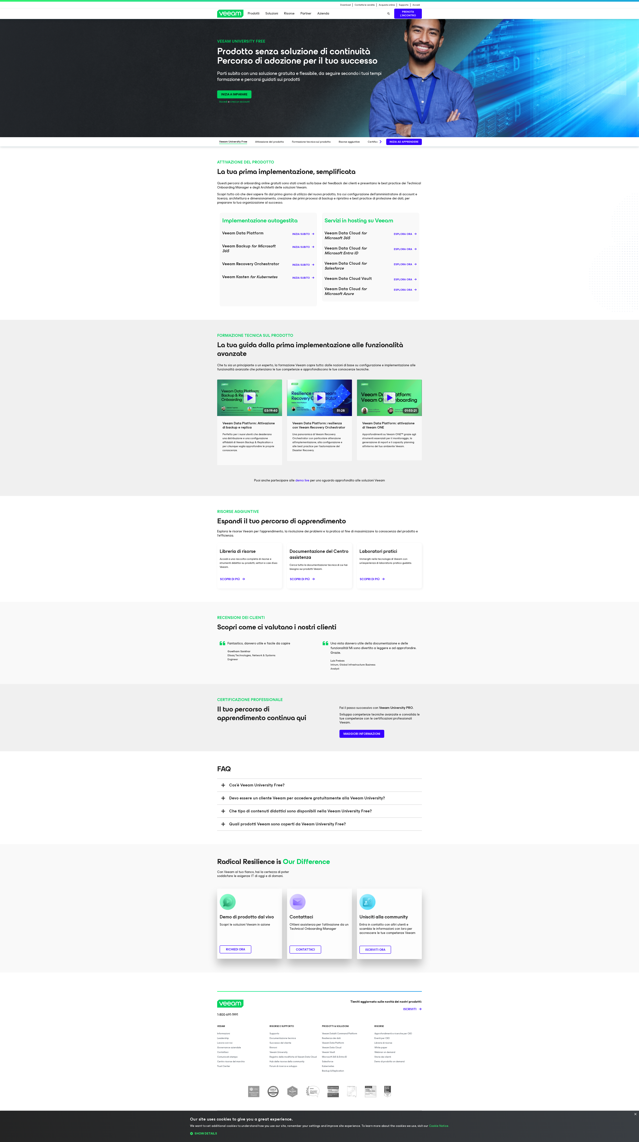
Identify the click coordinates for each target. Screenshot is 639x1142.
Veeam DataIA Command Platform (339, 1033)
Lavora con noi (224, 1043)
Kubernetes (328, 1066)
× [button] (635, 1114)
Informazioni (223, 1033)
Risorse (289, 13)
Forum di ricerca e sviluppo (283, 1066)
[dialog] (319, 1126)
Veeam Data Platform (333, 1043)
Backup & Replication (333, 1071)
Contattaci (222, 1052)
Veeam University (279, 1052)
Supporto (404, 5)
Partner (306, 13)
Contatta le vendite (365, 5)
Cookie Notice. (439, 1125)
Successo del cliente (280, 1043)
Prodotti (253, 13)
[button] (319, 1133)
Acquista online (387, 5)
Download (345, 5)
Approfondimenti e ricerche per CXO (393, 1033)
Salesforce (327, 1061)
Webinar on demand (384, 1052)
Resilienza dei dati (331, 1038)
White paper (380, 1047)
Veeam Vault (328, 1052)
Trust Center (223, 1066)
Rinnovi (273, 1047)
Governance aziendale (229, 1047)
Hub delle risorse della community (287, 1061)
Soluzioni (271, 13)
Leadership (223, 1038)
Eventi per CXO (382, 1038)
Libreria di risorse (383, 1043)
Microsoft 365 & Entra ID (334, 1057)
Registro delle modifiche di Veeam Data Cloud (293, 1057)
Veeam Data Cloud (331, 1047)
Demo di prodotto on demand (389, 1061)
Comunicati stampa (227, 1057)
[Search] (389, 14)
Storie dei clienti (382, 1057)
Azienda (323, 13)
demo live (302, 480)
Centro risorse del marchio (231, 1061)
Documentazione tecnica (283, 1038)
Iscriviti (410, 1009)
